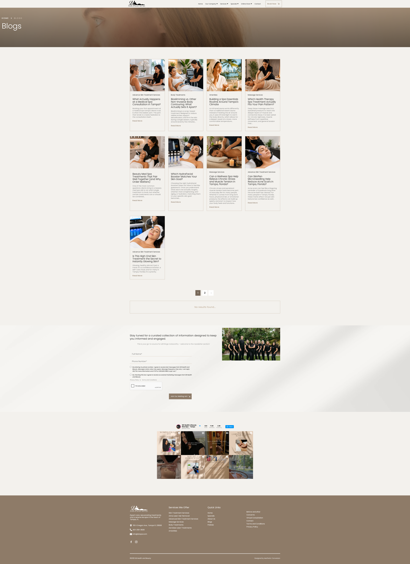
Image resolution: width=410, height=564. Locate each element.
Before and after (253, 512)
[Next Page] (217, 293)
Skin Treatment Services (179, 513)
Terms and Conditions (255, 524)
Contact (249, 521)
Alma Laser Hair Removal (179, 516)
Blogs (18, 18)
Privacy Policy (252, 527)
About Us (211, 519)
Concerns (250, 515)
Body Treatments (176, 525)
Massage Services (176, 522)
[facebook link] (131, 542)
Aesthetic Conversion (272, 558)
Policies (211, 525)
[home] (161, 4)
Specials (211, 516)
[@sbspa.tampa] (178, 427)
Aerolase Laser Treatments (180, 528)
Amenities (173, 531)
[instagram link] (136, 542)
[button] (211, 3)
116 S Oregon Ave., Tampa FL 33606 (147, 525)
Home (5, 18)
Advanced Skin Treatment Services (183, 519)
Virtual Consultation (254, 518)
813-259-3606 (139, 530)
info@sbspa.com (140, 534)
